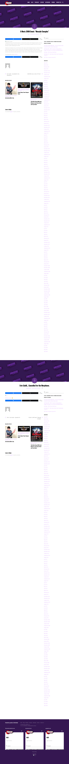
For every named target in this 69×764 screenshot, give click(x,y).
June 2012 (46, 207)
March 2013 (46, 189)
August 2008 (46, 296)
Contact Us (58, 2)
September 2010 (47, 248)
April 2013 (46, 187)
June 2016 (46, 113)
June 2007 (46, 324)
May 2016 (45, 115)
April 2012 (46, 211)
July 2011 (45, 228)
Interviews (47, 2)
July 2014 (45, 158)
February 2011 (46, 238)
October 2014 (46, 152)
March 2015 (46, 142)
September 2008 (47, 294)
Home (28, 2)
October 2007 (46, 316)
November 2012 (47, 197)
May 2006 (45, 349)
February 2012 (46, 215)
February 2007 (46, 331)
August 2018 (46, 78)
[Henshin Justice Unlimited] (9, 5)
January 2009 (46, 287)
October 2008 (46, 292)
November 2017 (47, 96)
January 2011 (46, 240)
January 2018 (46, 92)
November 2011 (47, 220)
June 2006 (46, 347)
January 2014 (46, 170)
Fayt (28, 34)
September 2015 (47, 131)
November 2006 (47, 337)
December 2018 (47, 70)
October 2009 (46, 269)
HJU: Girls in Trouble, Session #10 (50, 57)
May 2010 (45, 255)
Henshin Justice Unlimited (12, 95)
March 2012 (46, 213)
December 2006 (47, 335)
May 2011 (45, 232)
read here (16, 54)
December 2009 (47, 265)
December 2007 (47, 312)
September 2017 (47, 99)
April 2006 (46, 351)
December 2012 (47, 195)
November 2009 (47, 267)
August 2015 (46, 133)
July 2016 (45, 111)
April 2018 (46, 86)
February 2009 (46, 285)
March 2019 (46, 68)
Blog (32, 2)
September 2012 (47, 201)
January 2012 (46, 216)
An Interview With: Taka (9, 98)
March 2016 (46, 119)
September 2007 (47, 318)
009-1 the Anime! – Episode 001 (13, 417)
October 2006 (46, 339)
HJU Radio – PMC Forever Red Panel (50, 52)
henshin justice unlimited (34, 34)
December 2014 (47, 148)
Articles (6, 95)
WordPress (25, 725)
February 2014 (46, 168)
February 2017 (46, 103)
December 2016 (47, 107)
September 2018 (47, 76)
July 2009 (45, 275)
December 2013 (47, 172)
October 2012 (46, 199)
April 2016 (46, 117)
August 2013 (46, 179)
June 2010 (46, 253)
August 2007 (46, 320)
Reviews (42, 2)
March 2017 (46, 101)
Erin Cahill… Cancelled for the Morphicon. (13, 74)
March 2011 (46, 236)
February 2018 (46, 90)
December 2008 (47, 289)
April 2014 (46, 164)
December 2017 (47, 94)
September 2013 (47, 177)
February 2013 (46, 191)
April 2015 (46, 140)
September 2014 (47, 154)
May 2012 (45, 209)
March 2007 (46, 330)
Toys (10, 96)
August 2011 (46, 226)
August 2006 (46, 343)
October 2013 (46, 176)
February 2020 (46, 66)
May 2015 (45, 138)
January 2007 (46, 333)
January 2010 (46, 263)
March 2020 (46, 64)
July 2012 (45, 205)
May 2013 (45, 185)
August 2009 (46, 273)
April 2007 (46, 328)
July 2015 (45, 135)
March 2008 (46, 306)
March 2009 (46, 283)
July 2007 (45, 322)
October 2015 (46, 129)
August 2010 (46, 250)
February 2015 (46, 144)
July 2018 (45, 80)
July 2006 (45, 345)
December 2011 (47, 218)
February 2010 (46, 261)
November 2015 (47, 127)
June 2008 (46, 300)
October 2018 (46, 74)
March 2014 (46, 166)
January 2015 (46, 146)
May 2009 (45, 279)
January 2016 (46, 123)
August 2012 (46, 203)
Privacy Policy (34, 751)
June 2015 (46, 137)
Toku (19, 90)
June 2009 (46, 277)
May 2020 (45, 62)
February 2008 (46, 308)
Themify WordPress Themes (32, 725)
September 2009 (47, 271)
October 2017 (46, 98)
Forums (53, 2)
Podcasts (37, 2)
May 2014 (45, 162)
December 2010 (47, 242)
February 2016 (46, 121)
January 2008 (46, 310)
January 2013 (46, 193)
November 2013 (47, 174)
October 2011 (46, 222)
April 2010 (46, 257)
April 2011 (46, 234)
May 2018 (45, 84)
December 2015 (47, 125)
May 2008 (45, 302)
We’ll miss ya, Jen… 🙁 (9, 398)
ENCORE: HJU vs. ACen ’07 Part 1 (34, 74)
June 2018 (46, 82)
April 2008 (46, 304)
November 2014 (47, 150)
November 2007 (47, 314)
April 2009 (46, 281)
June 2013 (46, 183)
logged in (11, 111)
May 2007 (45, 326)
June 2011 (46, 230)
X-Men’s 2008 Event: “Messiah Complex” (34, 31)
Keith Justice (28, 388)
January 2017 (46, 105)
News (19, 433)
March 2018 (46, 88)
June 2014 (46, 160)
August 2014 (46, 156)
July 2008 (45, 298)
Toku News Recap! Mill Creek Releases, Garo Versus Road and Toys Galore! (36, 103)
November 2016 (47, 109)
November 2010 (47, 244)
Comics (19, 432)
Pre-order (27, 433)
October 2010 (46, 246)
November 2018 (47, 72)
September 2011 (47, 224)
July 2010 (45, 252)
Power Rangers (22, 433)
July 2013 (45, 181)
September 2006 (47, 341)
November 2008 (47, 291)
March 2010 (46, 259)
